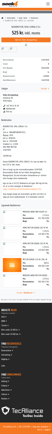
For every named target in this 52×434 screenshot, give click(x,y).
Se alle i (24, 293)
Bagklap (4, 359)
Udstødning (5, 355)
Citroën (4, 325)
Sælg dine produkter (40, 427)
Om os (39, 430)
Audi (3, 317)
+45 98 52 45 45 (12, 106)
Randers (4, 398)
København (5, 390)
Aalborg (4, 381)
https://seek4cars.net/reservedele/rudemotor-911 (22, 189)
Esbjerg (4, 385)
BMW (3, 321)
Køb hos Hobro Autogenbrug (26, 40)
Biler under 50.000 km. (10, 334)
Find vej (9, 111)
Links (3, 366)
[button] (5, 45)
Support (48, 430)
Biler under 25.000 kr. (9, 330)
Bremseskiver (6, 350)
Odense (4, 394)
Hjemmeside (10, 109)
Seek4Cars (10, 4)
